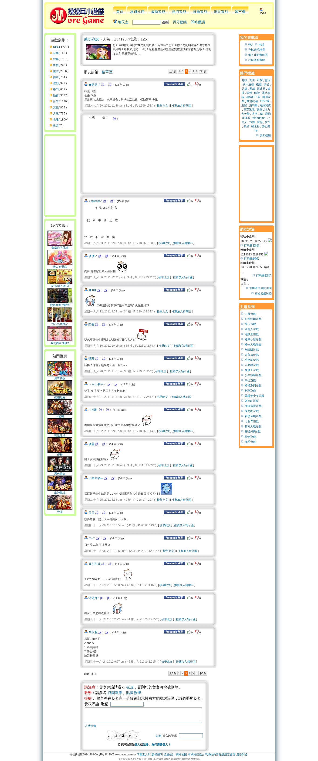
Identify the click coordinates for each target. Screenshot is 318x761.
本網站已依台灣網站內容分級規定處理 (211, 754)
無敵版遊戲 (252, 349)
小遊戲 (121, 759)
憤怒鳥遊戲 (252, 360)
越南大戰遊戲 (253, 426)
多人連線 (248, 84)
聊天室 (123, 22)
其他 (56, 107)
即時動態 (198, 22)
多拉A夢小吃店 (60, 286)
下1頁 (203, 71)
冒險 (260, 122)
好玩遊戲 (186, 759)
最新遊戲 (158, 11)
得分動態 (180, 22)
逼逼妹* (93, 598)
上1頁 (172, 71)
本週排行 (137, 11)
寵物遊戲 (250, 436)
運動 (56, 83)
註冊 (146, 744)
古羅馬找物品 (59, 324)
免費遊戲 (195, 759)
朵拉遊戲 (250, 380)
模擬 (259, 84)
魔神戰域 (59, 492)
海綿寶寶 (265, 105)
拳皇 (246, 126)
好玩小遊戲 (147, 759)
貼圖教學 (133, 693)
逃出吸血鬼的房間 (260, 288)
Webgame (258, 118)
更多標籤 (265, 135)
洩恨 (252, 122)
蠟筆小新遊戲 (253, 339)
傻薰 (91, 444)
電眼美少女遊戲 (254, 395)
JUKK (92, 290)
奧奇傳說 (59, 378)
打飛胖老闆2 (252, 245)
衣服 (56, 119)
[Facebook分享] (174, 85)
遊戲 (127, 759)
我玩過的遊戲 (256, 60)
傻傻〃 (93, 256)
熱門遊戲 (179, 11)
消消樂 (253, 105)
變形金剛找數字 (60, 305)
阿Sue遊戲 (251, 400)
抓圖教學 (115, 693)
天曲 (60, 511)
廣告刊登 (241, 754)
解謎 (257, 92)
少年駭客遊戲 (253, 375)
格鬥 (56, 89)
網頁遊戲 (221, 11)
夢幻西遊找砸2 (60, 343)
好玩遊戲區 (176, 759)
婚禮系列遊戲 (253, 385)
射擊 (56, 101)
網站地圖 (181, 754)
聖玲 (91, 358)
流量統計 (169, 754)
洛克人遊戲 (252, 329)
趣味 (244, 80)
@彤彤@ (94, 564)
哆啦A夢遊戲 (252, 431)
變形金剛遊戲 (253, 416)
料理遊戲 (250, 390)
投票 (56, 125)
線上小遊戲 (158, 759)
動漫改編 (252, 101)
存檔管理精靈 (256, 49)
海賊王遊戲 (252, 334)
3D (261, 113)
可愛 (260, 80)
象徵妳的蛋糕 (59, 247)
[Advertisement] (123, 155)
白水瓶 (93, 632)
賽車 (56, 77)
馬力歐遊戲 (252, 365)
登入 (137, 744)
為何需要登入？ (161, 744)
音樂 (56, 53)
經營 (249, 92)
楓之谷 (255, 126)
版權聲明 (157, 754)
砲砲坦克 (59, 397)
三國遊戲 (250, 313)
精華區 (107, 72)
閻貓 (91, 324)
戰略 (56, 59)
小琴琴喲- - (95, 478)
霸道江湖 (59, 435)
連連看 (261, 88)
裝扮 (266, 84)
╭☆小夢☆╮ (97, 384)
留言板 (240, 11)
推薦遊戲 (200, 11)
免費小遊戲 (135, 759)
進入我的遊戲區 (258, 55)
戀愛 (259, 109)
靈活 (267, 80)
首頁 (119, 11)
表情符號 (90, 725)
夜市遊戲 (250, 324)
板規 (130, 687)
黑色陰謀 (59, 473)
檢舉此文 (162, 105)
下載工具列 (144, 754)
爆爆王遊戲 (252, 370)
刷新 (158, 736)
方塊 (56, 113)
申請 (261, 44)
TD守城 (264, 101)
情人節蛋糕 (60, 266)
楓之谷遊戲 (252, 411)
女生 (252, 80)
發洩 (267, 122)
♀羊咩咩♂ (95, 201)
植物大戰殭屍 (253, 344)
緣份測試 (91, 39)
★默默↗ (94, 84)
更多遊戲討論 (263, 293)
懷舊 (56, 65)
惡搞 (244, 88)
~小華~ (93, 410)
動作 (56, 95)
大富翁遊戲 (252, 354)
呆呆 (91, 512)
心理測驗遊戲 (253, 319)
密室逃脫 (249, 109)
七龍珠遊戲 (252, 421)
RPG (56, 47)
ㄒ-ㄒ (91, 538)
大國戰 (60, 416)
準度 (254, 113)
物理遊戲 (250, 441)
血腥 (244, 105)
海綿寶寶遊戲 (253, 406)
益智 (56, 71)
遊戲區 (167, 759)
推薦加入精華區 (181, 105)
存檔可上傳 (253, 97)
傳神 (60, 454)
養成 (252, 88)
